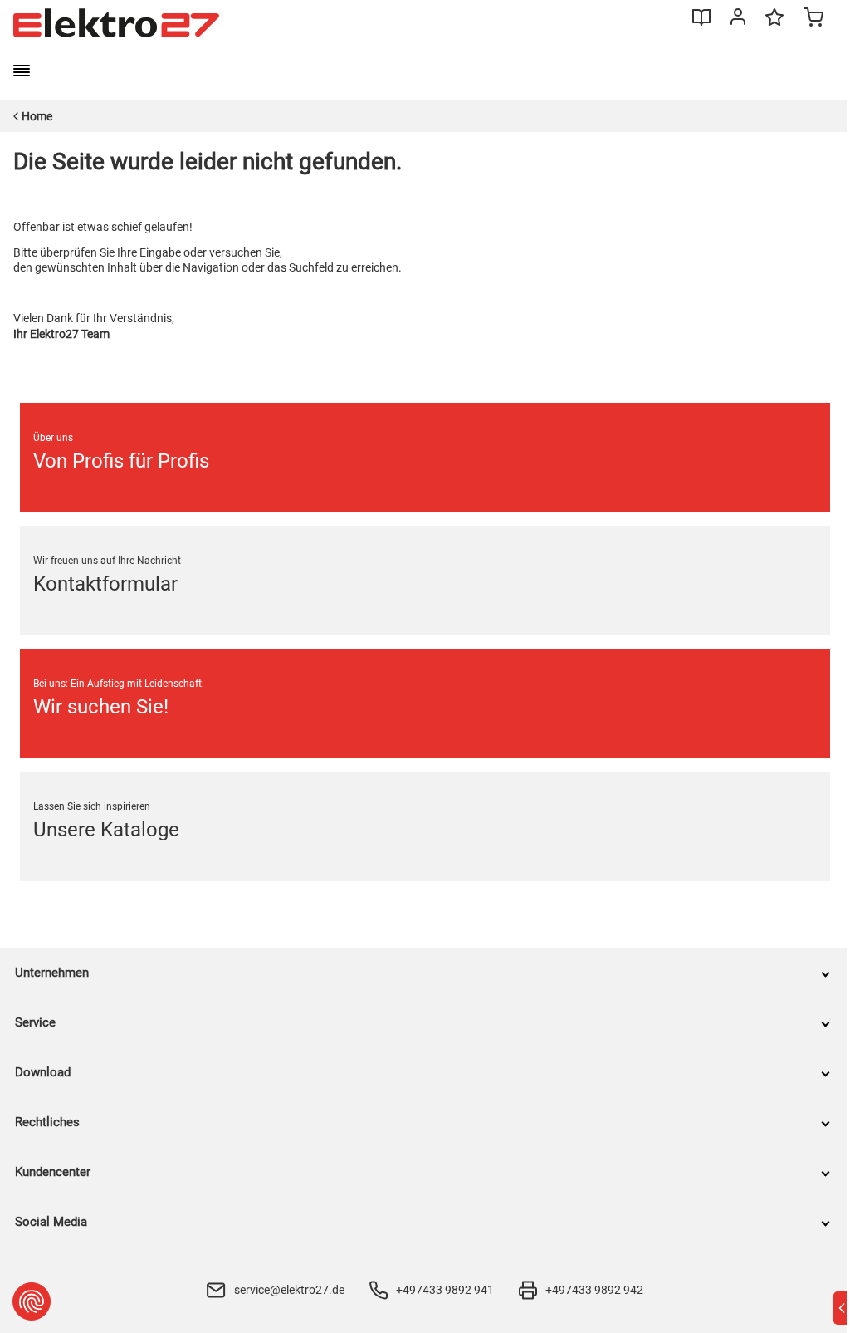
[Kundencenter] (737, 20)
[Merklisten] (774, 25)
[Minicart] (813, 19)
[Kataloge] (701, 23)
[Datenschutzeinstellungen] (31, 1301)
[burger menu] (21, 70)
